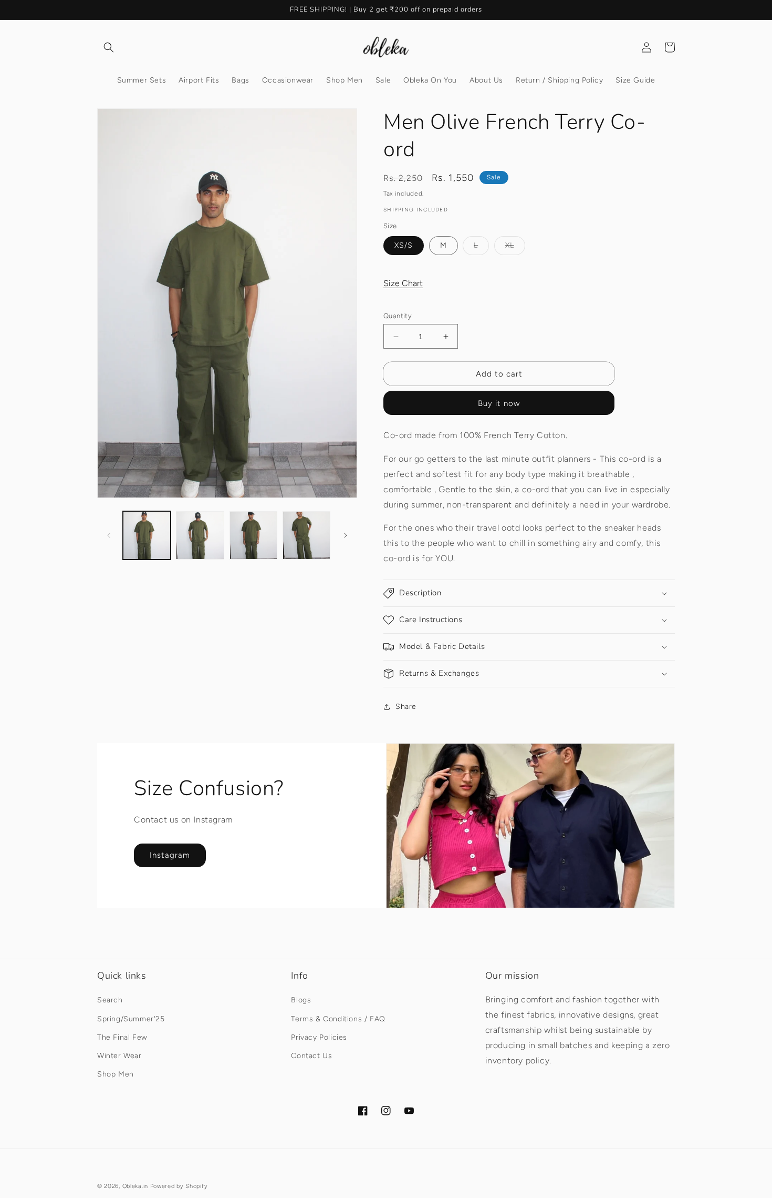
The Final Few (122, 1037)
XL (515, 247)
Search (110, 1000)
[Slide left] (108, 535)
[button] (108, 47)
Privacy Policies (319, 1037)
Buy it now (499, 403)
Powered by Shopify (179, 1186)
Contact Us (311, 1055)
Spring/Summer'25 (131, 1018)
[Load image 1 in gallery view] (147, 535)
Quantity (397, 316)
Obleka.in (135, 1186)
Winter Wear (119, 1055)
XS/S (403, 245)
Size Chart (403, 283)
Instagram (170, 855)
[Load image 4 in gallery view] (306, 535)
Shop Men (115, 1074)
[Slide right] (345, 535)
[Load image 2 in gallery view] (200, 535)
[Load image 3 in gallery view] (253, 535)
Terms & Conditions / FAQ (338, 1018)
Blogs (301, 1000)
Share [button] (405, 706)
